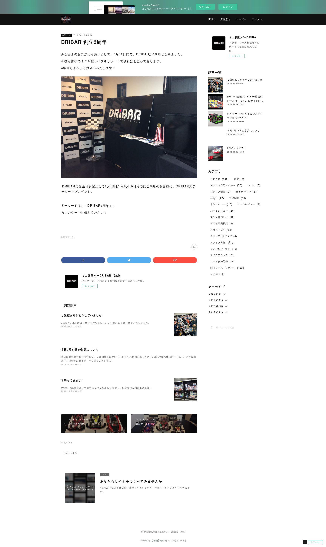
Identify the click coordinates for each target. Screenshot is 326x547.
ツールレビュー (249, 204)
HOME (211, 19)
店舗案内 (225, 19)
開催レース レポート (227, 267)
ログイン (228, 6)
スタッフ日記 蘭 (223, 242)
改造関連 (237, 198)
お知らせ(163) (68, 236)
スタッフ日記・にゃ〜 (226, 185)
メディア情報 (220, 191)
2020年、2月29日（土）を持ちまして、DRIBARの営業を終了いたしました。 (106, 322)
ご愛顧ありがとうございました (81, 315)
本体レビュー (221, 204)
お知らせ (66, 35)
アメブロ (257, 19)
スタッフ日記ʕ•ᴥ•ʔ (223, 235)
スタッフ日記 (221, 229)
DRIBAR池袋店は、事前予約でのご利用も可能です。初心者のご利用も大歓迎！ (106, 387)
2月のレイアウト (236, 147)
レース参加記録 (222, 261)
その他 (217, 274)
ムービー (241, 19)
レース (254, 185)
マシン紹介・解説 (223, 248)
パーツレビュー (222, 210)
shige (217, 198)
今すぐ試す (205, 6)
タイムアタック (222, 255)
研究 (239, 178)
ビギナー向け (247, 191)
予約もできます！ (72, 380)
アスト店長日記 (222, 223)
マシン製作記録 (222, 216)
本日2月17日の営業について (79, 349)
